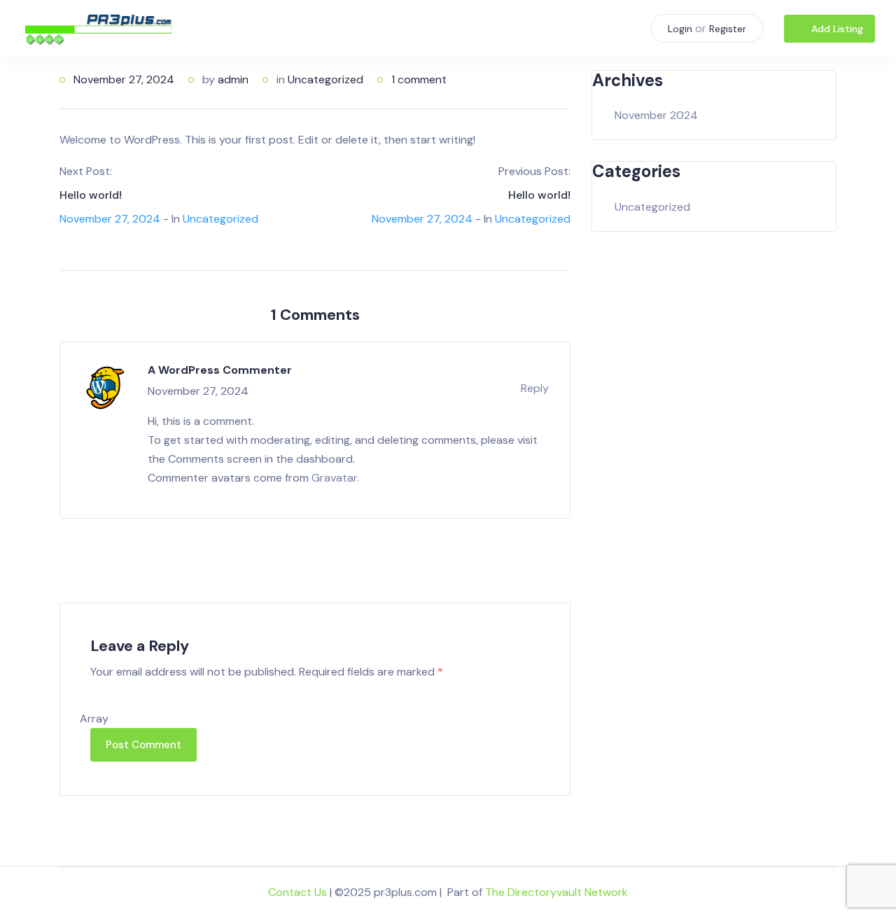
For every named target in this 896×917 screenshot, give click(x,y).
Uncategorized (325, 79)
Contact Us (297, 892)
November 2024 (656, 115)
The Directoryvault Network (556, 892)
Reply (535, 388)
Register (727, 28)
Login (680, 28)
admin (233, 79)
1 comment (419, 79)
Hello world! (90, 195)
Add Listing (837, 28)
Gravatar (334, 477)
